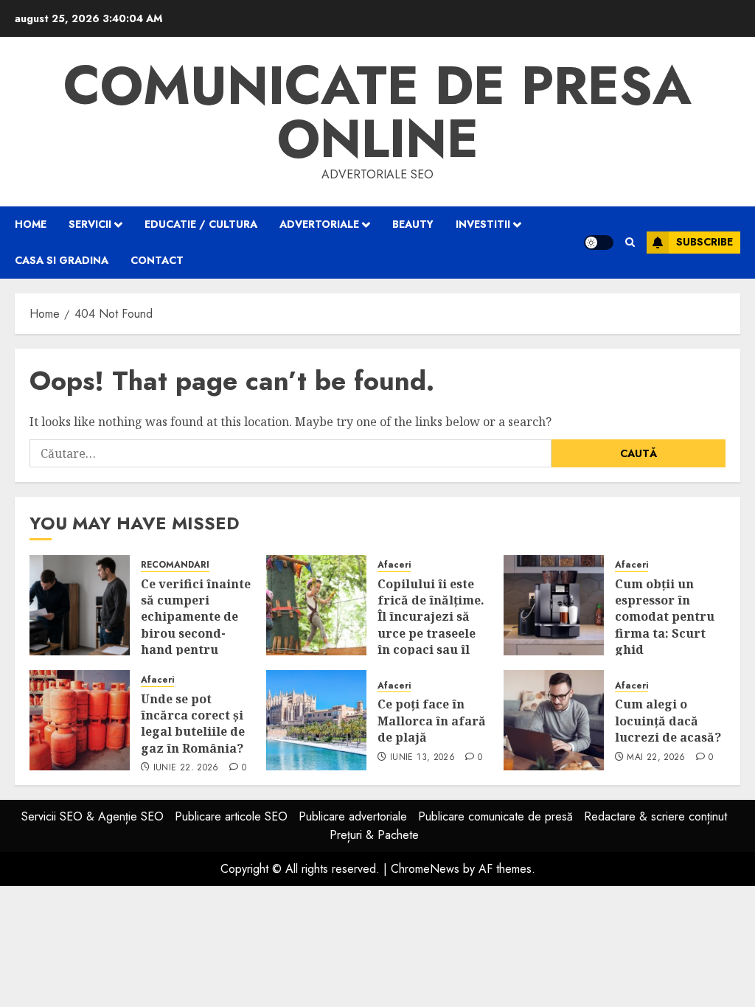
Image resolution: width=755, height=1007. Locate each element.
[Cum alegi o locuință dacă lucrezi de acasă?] (554, 720)
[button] (630, 242)
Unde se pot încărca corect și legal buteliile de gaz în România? (193, 723)
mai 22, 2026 (656, 758)
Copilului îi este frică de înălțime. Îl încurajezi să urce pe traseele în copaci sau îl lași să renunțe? (431, 625)
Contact (157, 260)
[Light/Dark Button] (598, 242)
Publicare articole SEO (231, 816)
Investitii (483, 224)
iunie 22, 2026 (186, 768)
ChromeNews (425, 868)
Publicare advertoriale (353, 816)
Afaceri (394, 565)
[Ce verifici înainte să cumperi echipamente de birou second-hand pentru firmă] (79, 605)
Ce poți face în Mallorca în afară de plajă (432, 720)
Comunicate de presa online (377, 112)
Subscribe (704, 241)
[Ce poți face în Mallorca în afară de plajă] (316, 720)
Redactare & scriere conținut (655, 816)
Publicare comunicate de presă (495, 816)
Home (30, 224)
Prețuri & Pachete (374, 834)
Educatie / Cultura (201, 224)
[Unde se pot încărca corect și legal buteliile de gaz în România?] (79, 720)
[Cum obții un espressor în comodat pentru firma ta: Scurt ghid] (554, 605)
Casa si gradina (61, 260)
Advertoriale (319, 224)
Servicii (90, 224)
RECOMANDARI (175, 565)
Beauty (413, 224)
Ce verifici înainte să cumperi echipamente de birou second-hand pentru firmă (196, 625)
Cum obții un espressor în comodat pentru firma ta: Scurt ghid (664, 617)
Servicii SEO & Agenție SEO (92, 816)
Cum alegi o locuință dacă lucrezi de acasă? (668, 720)
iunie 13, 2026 (422, 758)
